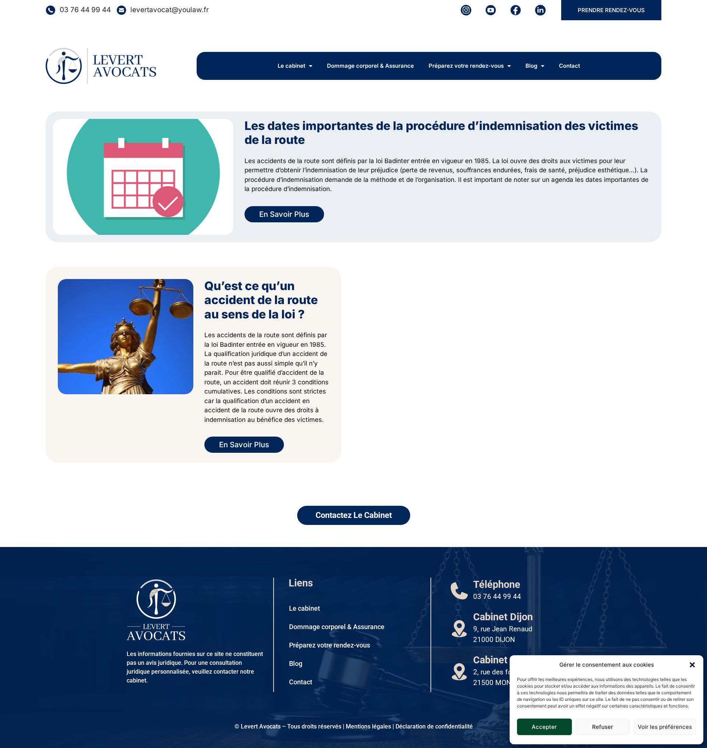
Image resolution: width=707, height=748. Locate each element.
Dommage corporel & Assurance (370, 65)
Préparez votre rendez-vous (466, 65)
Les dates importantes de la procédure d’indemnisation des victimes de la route (441, 133)
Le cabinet (291, 65)
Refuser (602, 726)
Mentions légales (368, 726)
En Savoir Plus (284, 214)
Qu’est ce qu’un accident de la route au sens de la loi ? (261, 300)
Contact (569, 65)
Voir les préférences (665, 726)
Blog (531, 65)
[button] (692, 664)
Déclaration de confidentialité (434, 726)
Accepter (544, 726)
